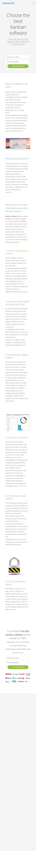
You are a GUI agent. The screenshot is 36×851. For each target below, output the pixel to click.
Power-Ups (23, 486)
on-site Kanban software (16, 252)
